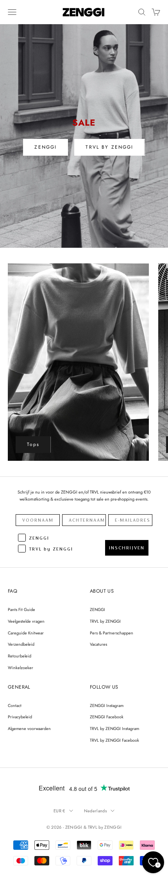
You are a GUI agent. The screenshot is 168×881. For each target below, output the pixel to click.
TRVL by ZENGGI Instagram (114, 728)
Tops (33, 444)
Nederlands (95, 811)
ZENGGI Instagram (106, 705)
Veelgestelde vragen (26, 621)
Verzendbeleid (21, 644)
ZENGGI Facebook (106, 717)
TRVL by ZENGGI (105, 621)
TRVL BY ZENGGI (109, 147)
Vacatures (98, 644)
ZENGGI (45, 147)
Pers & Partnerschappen (111, 633)
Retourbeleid (19, 656)
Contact (14, 705)
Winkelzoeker (20, 667)
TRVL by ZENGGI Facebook (114, 740)
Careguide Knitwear (26, 633)
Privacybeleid (20, 717)
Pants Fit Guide (21, 609)
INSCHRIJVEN (127, 548)
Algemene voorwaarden (29, 728)
